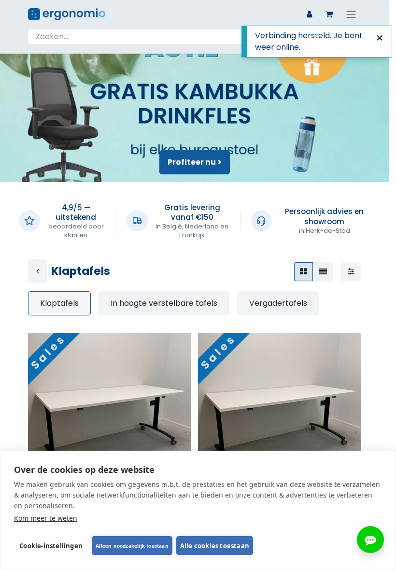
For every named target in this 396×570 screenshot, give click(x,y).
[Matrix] (303, 272)
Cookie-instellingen (51, 546)
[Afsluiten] (380, 38)
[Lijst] (323, 272)
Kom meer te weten (45, 518)
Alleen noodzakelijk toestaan (132, 545)
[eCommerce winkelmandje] (329, 14)
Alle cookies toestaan (214, 546)
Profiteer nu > (195, 162)
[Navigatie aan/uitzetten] (351, 14)
